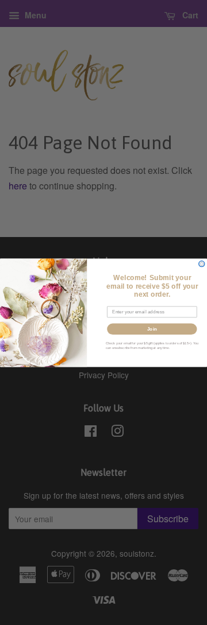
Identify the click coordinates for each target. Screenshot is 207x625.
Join (152, 328)
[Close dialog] (202, 263)
